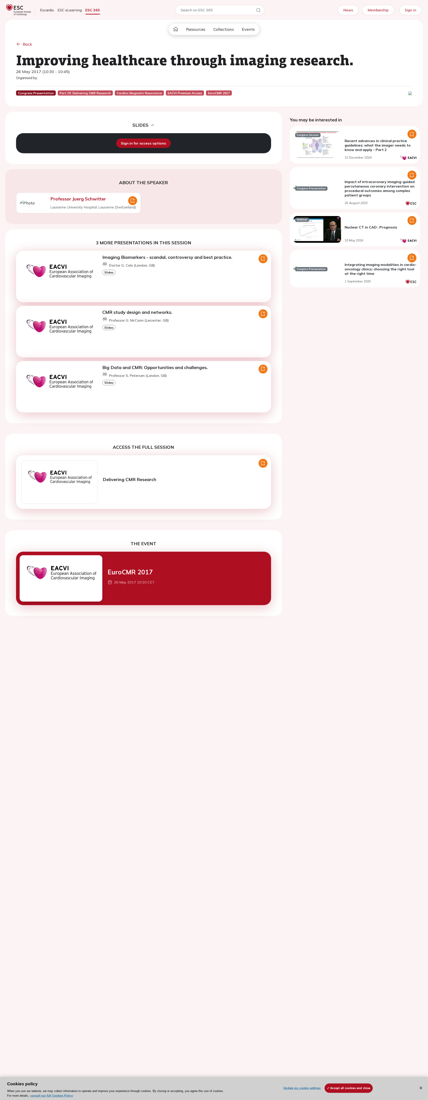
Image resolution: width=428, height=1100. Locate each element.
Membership (378, 10)
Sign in (410, 10)
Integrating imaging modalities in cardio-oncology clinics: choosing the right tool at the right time (380, 269)
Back (27, 44)
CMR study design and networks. (137, 312)
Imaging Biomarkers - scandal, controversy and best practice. (167, 257)
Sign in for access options (143, 143)
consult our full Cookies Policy (51, 1095)
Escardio (47, 10)
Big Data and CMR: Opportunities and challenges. (155, 367)
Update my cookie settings (302, 1088)
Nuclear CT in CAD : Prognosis (371, 227)
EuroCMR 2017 (130, 572)
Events (248, 29)
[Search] (258, 11)
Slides (108, 272)
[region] (214, 1088)
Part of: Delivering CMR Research (85, 93)
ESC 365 (92, 10)
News (348, 10)
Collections (223, 29)
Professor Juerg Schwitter (78, 199)
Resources (195, 29)
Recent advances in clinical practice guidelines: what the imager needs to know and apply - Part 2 (378, 145)
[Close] (421, 1088)
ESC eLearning (70, 10)
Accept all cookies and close (350, 1088)
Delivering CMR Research (129, 479)
